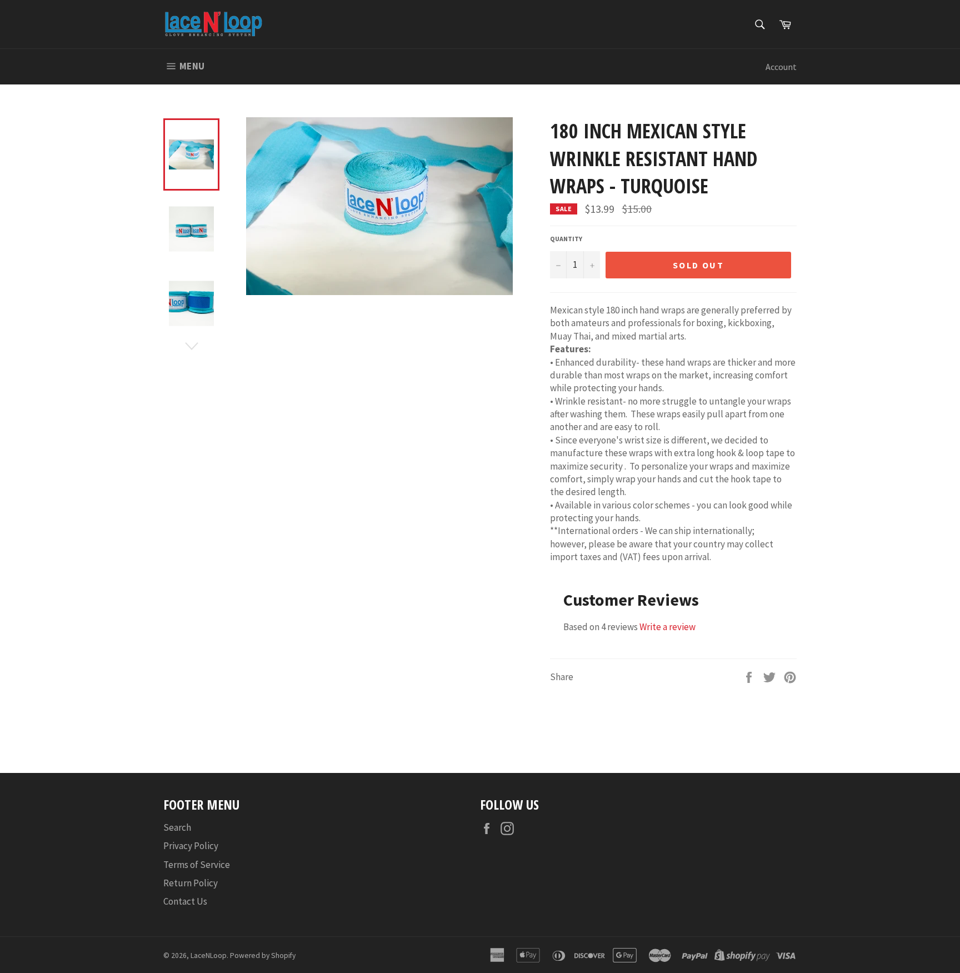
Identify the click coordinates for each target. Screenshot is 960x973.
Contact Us (185, 901)
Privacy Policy (190, 846)
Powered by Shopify (263, 955)
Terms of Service (196, 865)
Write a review (667, 627)
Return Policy (190, 883)
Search (177, 827)
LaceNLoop (209, 955)
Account (781, 66)
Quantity (566, 238)
